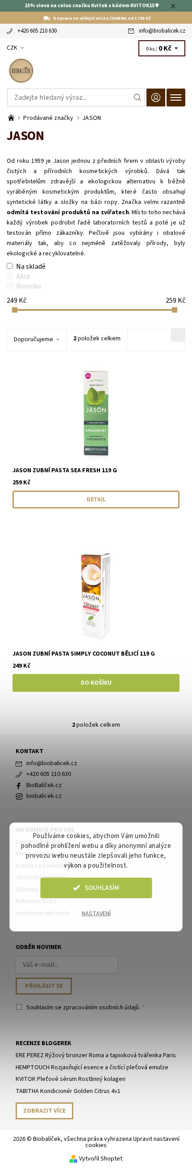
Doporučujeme (33, 339)
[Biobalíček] (96, 70)
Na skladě (31, 266)
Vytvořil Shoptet (100, 1158)
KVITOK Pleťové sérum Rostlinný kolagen (70, 1079)
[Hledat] (137, 97)
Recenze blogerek (43, 1043)
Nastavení (96, 913)
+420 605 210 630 (37, 31)
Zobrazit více (44, 1110)
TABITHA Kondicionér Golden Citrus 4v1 (68, 1091)
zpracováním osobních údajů (101, 1007)
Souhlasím (102, 887)
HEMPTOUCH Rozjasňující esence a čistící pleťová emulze (92, 1067)
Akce (23, 276)
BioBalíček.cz (44, 785)
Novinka (28, 286)
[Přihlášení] (155, 97)
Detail (96, 500)
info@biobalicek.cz (162, 31)
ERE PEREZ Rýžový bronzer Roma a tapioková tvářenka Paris (96, 1055)
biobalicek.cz (44, 796)
